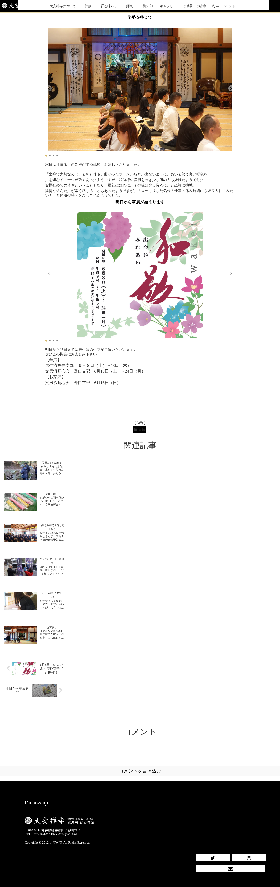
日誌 (141, 429)
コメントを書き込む (140, 771)
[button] (231, 88)
